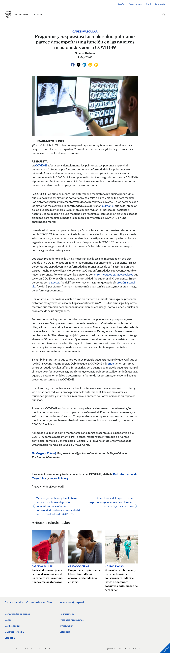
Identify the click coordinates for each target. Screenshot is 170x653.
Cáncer (8, 619)
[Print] (96, 64)
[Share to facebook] (73, 64)
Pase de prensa (135, 4)
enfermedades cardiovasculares (113, 274)
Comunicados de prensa (17, 613)
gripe (111, 363)
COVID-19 (41, 165)
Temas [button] (37, 14)
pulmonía (107, 206)
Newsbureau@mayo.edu (72, 602)
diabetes (54, 282)
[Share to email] (90, 64)
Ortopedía (64, 631)
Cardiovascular (12, 625)
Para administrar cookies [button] (53, 649)
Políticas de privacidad (32, 649)
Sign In (149, 4)
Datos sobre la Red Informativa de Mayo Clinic (29, 602)
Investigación (66, 625)
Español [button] (121, 4)
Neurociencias (66, 613)
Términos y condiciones (12, 649)
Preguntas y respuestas (71, 619)
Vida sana (10, 637)
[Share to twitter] (79, 64)
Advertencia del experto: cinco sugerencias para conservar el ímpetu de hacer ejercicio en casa (111, 502)
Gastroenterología (14, 631)
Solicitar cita (160, 4)
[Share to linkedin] (84, 64)
